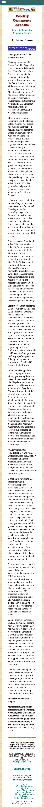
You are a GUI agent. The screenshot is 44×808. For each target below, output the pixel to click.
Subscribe (24, 796)
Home (24, 784)
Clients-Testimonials (24, 794)
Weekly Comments (24, 786)
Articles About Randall (24, 790)
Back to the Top (22, 768)
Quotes (24, 788)
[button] (4, 3)
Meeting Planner (24, 792)
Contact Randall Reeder (24, 798)
